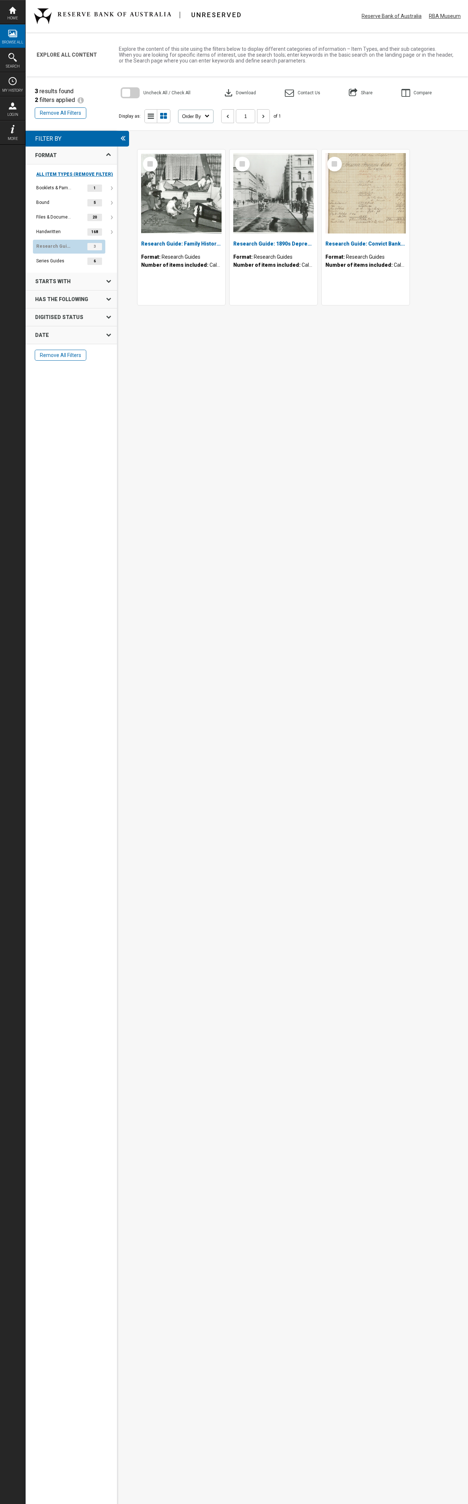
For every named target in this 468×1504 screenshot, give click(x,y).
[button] (302, 93)
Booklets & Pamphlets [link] (54, 187)
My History (12, 90)
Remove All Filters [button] (60, 113)
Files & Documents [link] (54, 217)
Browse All (12, 42)
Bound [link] (42, 202)
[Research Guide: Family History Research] (181, 193)
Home (12, 18)
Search (13, 66)
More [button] (13, 139)
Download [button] (239, 92)
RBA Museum (445, 16)
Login (12, 115)
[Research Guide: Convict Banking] (365, 193)
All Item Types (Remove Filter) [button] (74, 174)
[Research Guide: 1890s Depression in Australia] (273, 193)
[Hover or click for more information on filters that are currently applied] (81, 99)
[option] (71, 188)
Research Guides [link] (54, 246)
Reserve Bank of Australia (392, 16)
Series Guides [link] (50, 260)
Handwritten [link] (48, 231)
